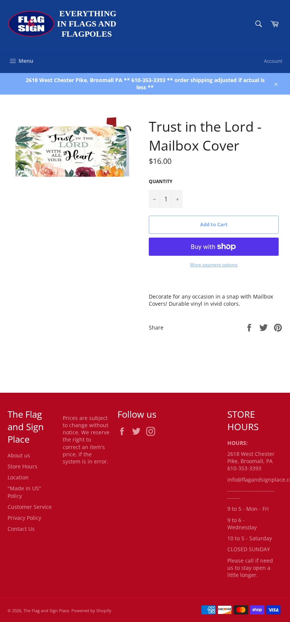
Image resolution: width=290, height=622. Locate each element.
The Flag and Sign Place (46, 610)
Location (18, 477)
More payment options (214, 265)
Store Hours (22, 466)
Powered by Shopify (91, 610)
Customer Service (30, 506)
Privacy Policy (24, 517)
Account (273, 61)
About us (19, 455)
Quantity (160, 182)
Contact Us (21, 528)
